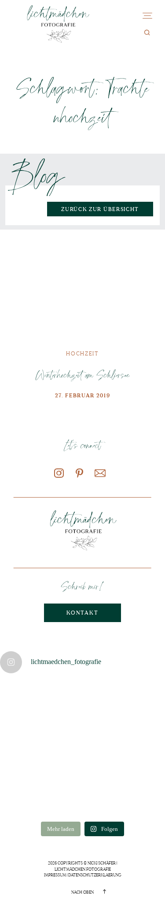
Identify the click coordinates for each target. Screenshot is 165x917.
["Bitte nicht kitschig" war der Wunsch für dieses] (26, 765)
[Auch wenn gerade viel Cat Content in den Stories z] (82, 732)
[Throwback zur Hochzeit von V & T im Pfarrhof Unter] (139, 698)
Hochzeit (82, 354)
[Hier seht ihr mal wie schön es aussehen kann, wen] (82, 698)
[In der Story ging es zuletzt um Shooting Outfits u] (139, 765)
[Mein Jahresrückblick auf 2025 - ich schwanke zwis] (82, 799)
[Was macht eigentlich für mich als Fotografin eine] (26, 732)
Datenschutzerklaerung (94, 875)
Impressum (55, 875)
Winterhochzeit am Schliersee (82, 374)
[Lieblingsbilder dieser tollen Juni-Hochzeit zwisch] (139, 799)
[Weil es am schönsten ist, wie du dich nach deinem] (139, 732)
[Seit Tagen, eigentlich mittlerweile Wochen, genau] (26, 698)
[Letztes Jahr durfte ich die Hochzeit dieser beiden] (82, 765)
